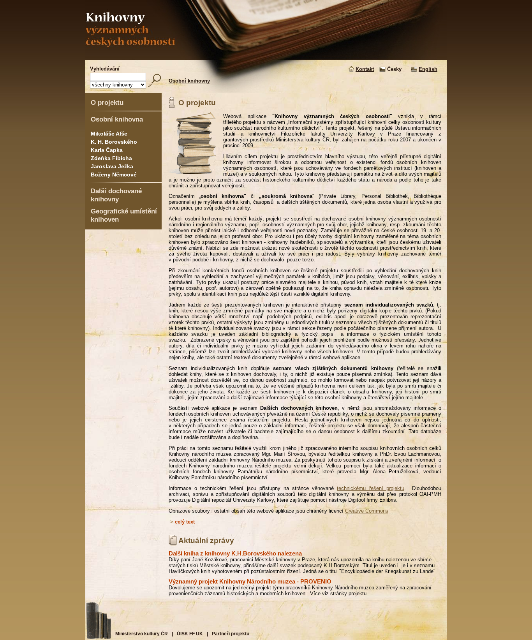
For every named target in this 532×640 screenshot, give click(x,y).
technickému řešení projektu (370, 488)
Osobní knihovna (117, 119)
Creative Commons (366, 511)
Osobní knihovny (189, 81)
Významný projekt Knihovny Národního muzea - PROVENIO (250, 581)
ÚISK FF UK (190, 633)
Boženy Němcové (114, 174)
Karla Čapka (107, 150)
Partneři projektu (230, 633)
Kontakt (365, 69)
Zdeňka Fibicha (111, 158)
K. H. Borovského (114, 142)
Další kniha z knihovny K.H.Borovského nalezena (235, 553)
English (428, 69)
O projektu (107, 102)
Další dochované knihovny (116, 195)
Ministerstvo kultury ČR (141, 633)
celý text (185, 522)
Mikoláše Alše (109, 133)
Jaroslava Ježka (112, 166)
